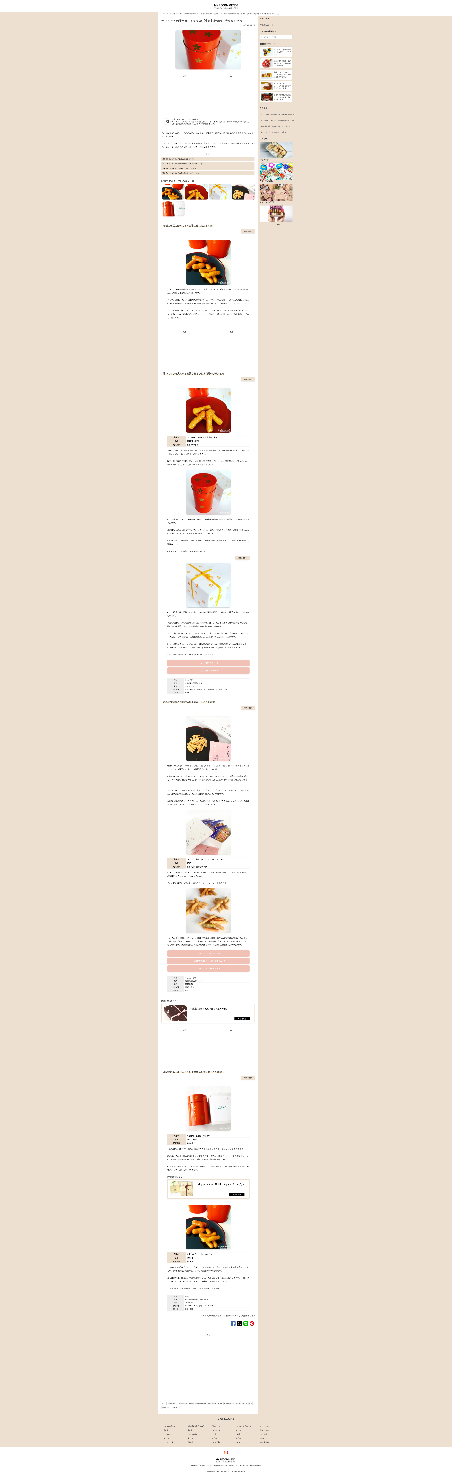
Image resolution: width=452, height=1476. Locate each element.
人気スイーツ (216, 1426)
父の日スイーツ (176, 1407)
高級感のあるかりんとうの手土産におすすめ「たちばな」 (182, 173)
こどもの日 (263, 1434)
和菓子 (220, 1403)
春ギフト (166, 1438)
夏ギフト (190, 1438)
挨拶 (250, 1403)
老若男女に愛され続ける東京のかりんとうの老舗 (179, 168)
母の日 (190, 1430)
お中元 (214, 1434)
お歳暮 (238, 1434)
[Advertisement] (185, 94)
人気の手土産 (183, 1403)
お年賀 (262, 1438)
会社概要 (258, 1465)
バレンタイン (216, 1430)
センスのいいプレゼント (243, 1426)
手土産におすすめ (241, 1403)
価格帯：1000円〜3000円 (197, 1403)
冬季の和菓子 (212, 1403)
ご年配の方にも (172, 1403)
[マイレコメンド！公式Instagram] (226, 1454)
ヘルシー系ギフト (217, 1442)
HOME (163, 14)
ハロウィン (239, 1442)
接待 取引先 (166, 1407)
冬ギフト (238, 1438)
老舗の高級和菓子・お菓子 (196, 1426)
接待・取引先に (265, 1442)
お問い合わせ (217, 1465)
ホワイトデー (240, 1430)
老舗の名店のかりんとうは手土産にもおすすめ (178, 159)
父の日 (166, 1430)
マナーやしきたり (265, 1426)
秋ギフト (214, 1438)
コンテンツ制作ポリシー (231, 1465)
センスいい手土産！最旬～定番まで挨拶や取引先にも (184, 14)
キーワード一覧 (169, 1442)
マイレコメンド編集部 (190, 119)
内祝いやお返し (193, 1434)
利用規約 (194, 1465)
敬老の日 (190, 1442)
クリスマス (167, 1434)
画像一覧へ (248, 231)
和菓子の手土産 (229, 1403)
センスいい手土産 (169, 1426)
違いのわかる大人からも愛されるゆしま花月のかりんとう (182, 164)
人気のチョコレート (266, 1430)
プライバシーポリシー (205, 1465)
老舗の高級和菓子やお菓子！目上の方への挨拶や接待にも (221, 14)
